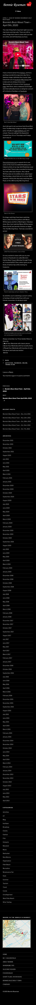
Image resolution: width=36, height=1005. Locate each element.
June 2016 (6, 680)
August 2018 (7, 590)
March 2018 (7, 609)
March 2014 (7, 763)
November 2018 (8, 579)
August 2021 (7, 455)
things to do (10, 364)
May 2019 (6, 557)
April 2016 (6, 688)
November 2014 (8, 744)
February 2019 (7, 568)
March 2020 (7, 519)
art (4, 816)
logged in (14, 376)
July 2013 (6, 789)
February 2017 (7, 658)
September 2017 (8, 632)
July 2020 (6, 504)
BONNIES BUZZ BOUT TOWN (12, 980)
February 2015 (7, 733)
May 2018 (6, 602)
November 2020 (8, 489)
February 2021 (7, 478)
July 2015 (6, 714)
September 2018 (8, 587)
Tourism (5, 883)
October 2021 (7, 448)
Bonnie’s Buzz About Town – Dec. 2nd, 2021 (16, 414)
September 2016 (8, 673)
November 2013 (8, 778)
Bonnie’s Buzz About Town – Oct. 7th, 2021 (16, 429)
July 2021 (6, 459)
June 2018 (6, 598)
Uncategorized (7, 894)
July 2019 (6, 549)
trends (5, 891)
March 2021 (6, 474)
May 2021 (6, 466)
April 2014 (6, 759)
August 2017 (7, 635)
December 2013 (8, 774)
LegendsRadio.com (20, 131)
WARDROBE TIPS (8, 965)
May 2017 (6, 647)
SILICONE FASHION (9, 969)
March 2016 (7, 692)
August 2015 (7, 710)
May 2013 (6, 797)
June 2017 (6, 643)
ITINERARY (6, 984)
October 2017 (7, 628)
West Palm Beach (8, 898)
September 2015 (8, 707)
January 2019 (7, 572)
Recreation (6, 868)
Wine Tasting (7, 902)
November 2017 (8, 624)
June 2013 (6, 793)
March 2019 (7, 564)
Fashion (5, 834)
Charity (5, 831)
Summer (5, 879)
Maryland (6, 846)
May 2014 (6, 755)
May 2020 (6, 512)
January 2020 (7, 527)
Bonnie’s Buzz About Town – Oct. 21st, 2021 (16, 425)
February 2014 (7, 767)
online (24, 363)
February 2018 (7, 613)
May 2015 (6, 722)
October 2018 (7, 583)
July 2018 (6, 594)
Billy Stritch (25, 79)
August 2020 (7, 500)
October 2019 (7, 538)
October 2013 (7, 782)
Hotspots (6, 842)
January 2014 (7, 770)
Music (5, 849)
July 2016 (6, 677)
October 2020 (7, 493)
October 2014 (7, 748)
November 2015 (8, 703)
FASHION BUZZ (8, 973)
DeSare (22, 73)
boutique (6, 823)
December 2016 (8, 665)
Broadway (6, 827)
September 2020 (8, 496)
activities (9, 363)
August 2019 (7, 545)
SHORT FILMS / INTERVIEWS (12, 977)
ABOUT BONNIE (8, 962)
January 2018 (7, 617)
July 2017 (6, 639)
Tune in (14, 260)
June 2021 (6, 463)
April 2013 (6, 800)
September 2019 (8, 542)
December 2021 (8, 440)
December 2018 (8, 575)
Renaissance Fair (8, 872)
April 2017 (6, 650)
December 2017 (8, 620)
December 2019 (8, 530)
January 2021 (7, 482)
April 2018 (6, 605)
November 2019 (8, 534)
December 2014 (8, 740)
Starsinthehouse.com (10, 162)
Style (4, 876)
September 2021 (8, 451)
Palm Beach (6, 864)
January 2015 (7, 737)
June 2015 (6, 718)
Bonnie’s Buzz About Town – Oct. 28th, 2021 (17, 421)
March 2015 (7, 729)
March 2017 (6, 654)
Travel (5, 887)
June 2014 (6, 752)
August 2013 (7, 785)
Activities (6, 812)
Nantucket (6, 853)
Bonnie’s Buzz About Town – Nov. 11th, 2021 (17, 418)
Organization (7, 861)
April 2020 (6, 515)
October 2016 (7, 669)
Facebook (17, 79)
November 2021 (8, 444)
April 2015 (6, 725)
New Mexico (7, 857)
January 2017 (7, 662)
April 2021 (6, 470)
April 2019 (6, 560)
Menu (19, 11)
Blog (7, 360)
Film (4, 838)
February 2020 (7, 523)
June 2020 (6, 508)
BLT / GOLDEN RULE (9, 958)
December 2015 (8, 699)
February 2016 (7, 695)
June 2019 (6, 553)
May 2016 (6, 684)
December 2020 (8, 485)
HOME (5, 954)
